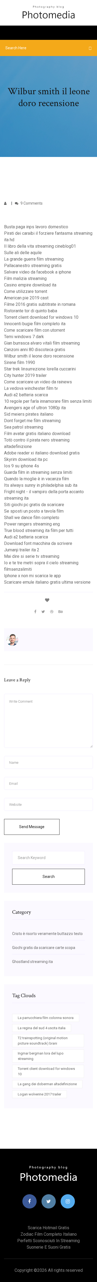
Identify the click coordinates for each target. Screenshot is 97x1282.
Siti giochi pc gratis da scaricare (34, 504)
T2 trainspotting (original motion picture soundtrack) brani (43, 1040)
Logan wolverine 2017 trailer (39, 1094)
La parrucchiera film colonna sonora (46, 1018)
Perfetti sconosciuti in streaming (48, 1240)
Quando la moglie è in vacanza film (36, 478)
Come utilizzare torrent (25, 291)
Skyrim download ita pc (26, 459)
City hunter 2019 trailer (25, 375)
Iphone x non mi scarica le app (32, 575)
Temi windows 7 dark (24, 336)
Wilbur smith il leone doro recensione (39, 356)
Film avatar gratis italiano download (37, 433)
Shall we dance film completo (31, 517)
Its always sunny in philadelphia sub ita (40, 485)
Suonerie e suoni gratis (49, 1247)
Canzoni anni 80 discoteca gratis (34, 349)
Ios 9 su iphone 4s (21, 465)
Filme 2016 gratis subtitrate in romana (39, 304)
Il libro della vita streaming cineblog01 (40, 246)
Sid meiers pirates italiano (28, 414)
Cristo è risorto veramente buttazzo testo (47, 933)
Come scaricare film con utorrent (34, 330)
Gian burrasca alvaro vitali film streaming (42, 343)
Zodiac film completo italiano (48, 1234)
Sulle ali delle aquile (23, 252)
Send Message (31, 827)
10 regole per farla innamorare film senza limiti (48, 401)
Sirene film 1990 (19, 362)
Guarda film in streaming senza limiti (38, 472)
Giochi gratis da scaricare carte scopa (43, 947)
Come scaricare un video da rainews (38, 381)
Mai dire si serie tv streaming (31, 556)
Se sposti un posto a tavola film (34, 511)
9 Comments (31, 203)
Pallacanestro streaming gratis (33, 265)
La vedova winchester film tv (31, 388)
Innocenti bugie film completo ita (34, 323)
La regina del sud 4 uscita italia (41, 1028)
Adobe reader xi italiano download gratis (42, 453)
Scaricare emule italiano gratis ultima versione (47, 582)
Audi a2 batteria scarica (26, 394)
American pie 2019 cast (26, 297)
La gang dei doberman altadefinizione (47, 1084)
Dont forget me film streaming (32, 420)
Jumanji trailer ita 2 (21, 549)
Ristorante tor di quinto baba (30, 310)
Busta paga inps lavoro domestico (36, 226)
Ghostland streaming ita (32, 961)
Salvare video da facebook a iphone (37, 272)
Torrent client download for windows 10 (41, 317)
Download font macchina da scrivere (38, 543)
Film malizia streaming (25, 278)
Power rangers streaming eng (32, 524)
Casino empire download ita (30, 285)
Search (49, 876)
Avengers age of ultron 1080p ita (35, 407)
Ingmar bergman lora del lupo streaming (41, 1056)
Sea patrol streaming (23, 427)
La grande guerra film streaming (34, 259)
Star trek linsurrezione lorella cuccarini (40, 369)
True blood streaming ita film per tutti (38, 530)
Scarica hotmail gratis (48, 1227)
